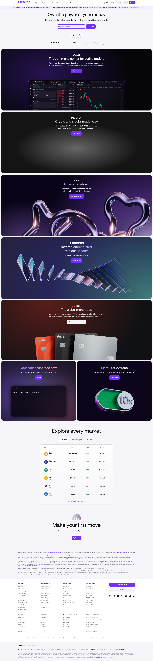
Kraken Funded (22, 609)
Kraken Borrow (22, 607)
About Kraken (45, 583)
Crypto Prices (67, 583)
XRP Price (66, 593)
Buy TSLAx (66, 620)
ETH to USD (89, 588)
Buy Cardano (21, 626)
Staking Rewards (22, 602)
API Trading (21, 600)
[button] (36, 2)
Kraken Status (44, 602)
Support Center (44, 605)
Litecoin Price (67, 600)
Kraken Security (45, 586)
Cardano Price (67, 595)
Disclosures (88, 638)
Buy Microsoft (44, 629)
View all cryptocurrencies (75, 501)
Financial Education (92, 614)
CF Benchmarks (81, 649)
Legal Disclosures (99, 657)
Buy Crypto (21, 586)
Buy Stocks (44, 614)
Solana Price (66, 598)
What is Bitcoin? (90, 622)
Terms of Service (67, 638)
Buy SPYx (66, 624)
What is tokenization (92, 624)
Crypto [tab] (64, 440)
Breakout (43, 649)
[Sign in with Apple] (73, 35)
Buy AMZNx (66, 626)
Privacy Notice (28, 638)
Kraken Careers (44, 588)
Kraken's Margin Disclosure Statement (118, 552)
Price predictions (68, 605)
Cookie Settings (37, 638)
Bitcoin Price (66, 586)
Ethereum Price (67, 588)
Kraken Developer (45, 593)
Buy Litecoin (21, 631)
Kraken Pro (30, 649)
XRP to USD (89, 591)
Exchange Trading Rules (78, 638)
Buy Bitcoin (21, 617)
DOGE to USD (90, 598)
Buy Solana (21, 629)
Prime (101, 649)
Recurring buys (22, 605)
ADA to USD (89, 600)
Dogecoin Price (67, 591)
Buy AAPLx (66, 622)
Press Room (43, 595)
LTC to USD (89, 605)
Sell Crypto (21, 588)
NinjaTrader (37, 649)
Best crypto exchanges (93, 629)
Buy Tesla (43, 620)
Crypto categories (68, 602)
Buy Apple (43, 622)
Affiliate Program (45, 598)
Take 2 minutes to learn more (130, 7)
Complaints (43, 607)
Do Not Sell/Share (46, 638)
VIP (47, 649)
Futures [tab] (89, 440)
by (21, 646)
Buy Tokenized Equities (70, 614)
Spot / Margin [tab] (76, 440)
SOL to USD (89, 595)
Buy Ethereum (22, 620)
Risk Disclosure (103, 555)
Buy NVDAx (66, 617)
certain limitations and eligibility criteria (53, 552)
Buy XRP (20, 624)
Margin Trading (22, 591)
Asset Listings (44, 600)
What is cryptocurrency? (93, 617)
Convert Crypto (91, 583)
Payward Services (66, 649)
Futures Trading (22, 593)
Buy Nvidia (43, 617)
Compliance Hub (57, 638)
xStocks (74, 649)
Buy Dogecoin (21, 622)
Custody (109, 649)
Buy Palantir (43, 626)
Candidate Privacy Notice (98, 638)
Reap (87, 649)
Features (21, 583)
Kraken (24, 649)
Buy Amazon (43, 624)
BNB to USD (89, 593)
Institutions (21, 598)
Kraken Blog (43, 591)
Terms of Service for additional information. (89, 559)
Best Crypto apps (91, 626)
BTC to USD (89, 586)
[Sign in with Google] (79, 35)
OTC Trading (21, 595)
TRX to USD (89, 602)
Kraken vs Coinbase (91, 631)
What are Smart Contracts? (94, 620)
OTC (105, 649)
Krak (98, 649)
